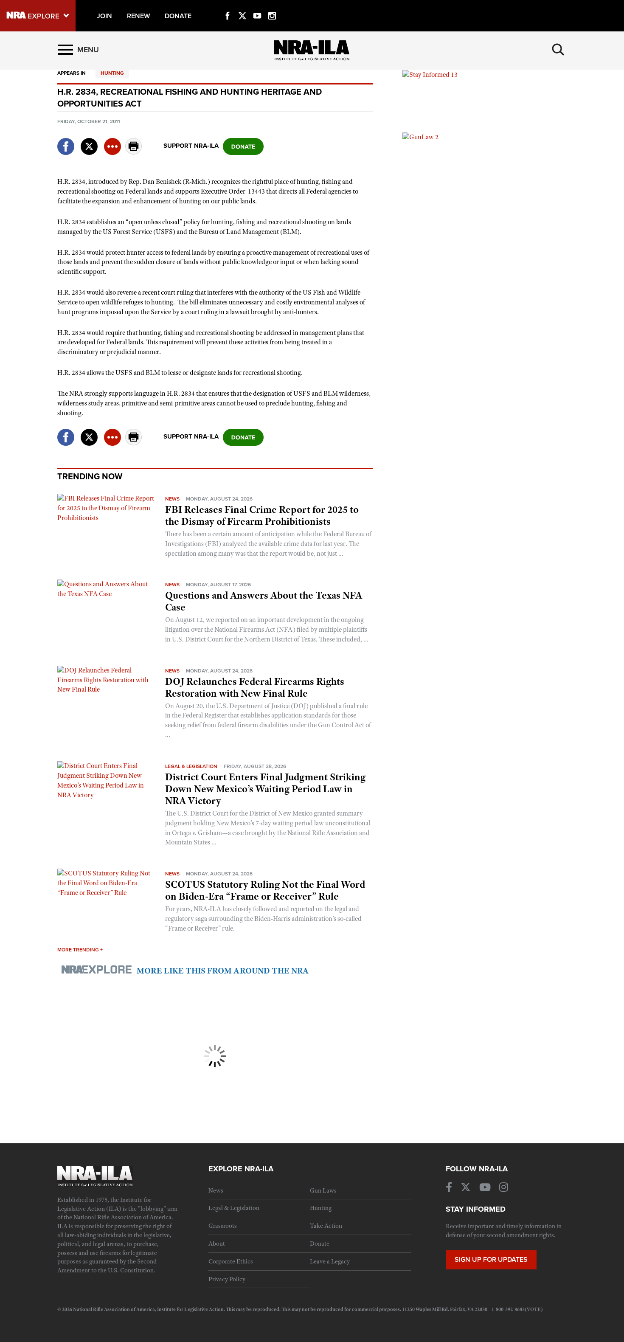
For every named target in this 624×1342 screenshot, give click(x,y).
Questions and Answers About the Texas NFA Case (263, 601)
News (172, 499)
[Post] (89, 141)
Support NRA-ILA (191, 145)
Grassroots (222, 1225)
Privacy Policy (226, 1279)
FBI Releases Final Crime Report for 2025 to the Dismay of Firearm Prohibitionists (262, 515)
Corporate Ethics (230, 1261)
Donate (319, 1243)
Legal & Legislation (191, 766)
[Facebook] (227, 6)
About (216, 1243)
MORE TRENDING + (80, 950)
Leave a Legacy (330, 1261)
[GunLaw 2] (420, 136)
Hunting (112, 73)
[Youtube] (257, 6)
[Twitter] (242, 6)
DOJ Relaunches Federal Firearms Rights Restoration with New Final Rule (254, 687)
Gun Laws (323, 1190)
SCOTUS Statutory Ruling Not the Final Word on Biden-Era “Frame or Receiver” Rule (265, 890)
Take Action (326, 1225)
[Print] (133, 152)
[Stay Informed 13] (430, 74)
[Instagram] (272, 6)
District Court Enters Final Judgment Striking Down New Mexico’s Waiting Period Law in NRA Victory (265, 789)
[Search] (558, 49)
